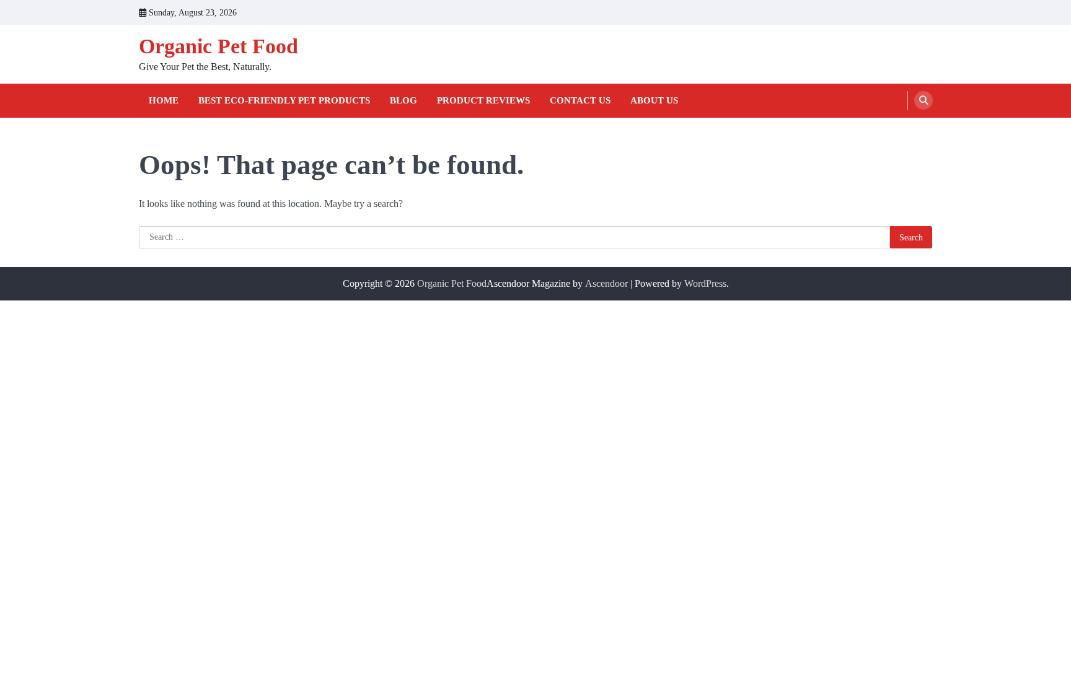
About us (654, 100)
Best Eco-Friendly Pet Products (284, 100)
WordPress (705, 283)
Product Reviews (483, 100)
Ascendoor (606, 283)
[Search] (923, 100)
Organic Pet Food (218, 46)
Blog (403, 100)
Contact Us (580, 100)
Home (163, 100)
